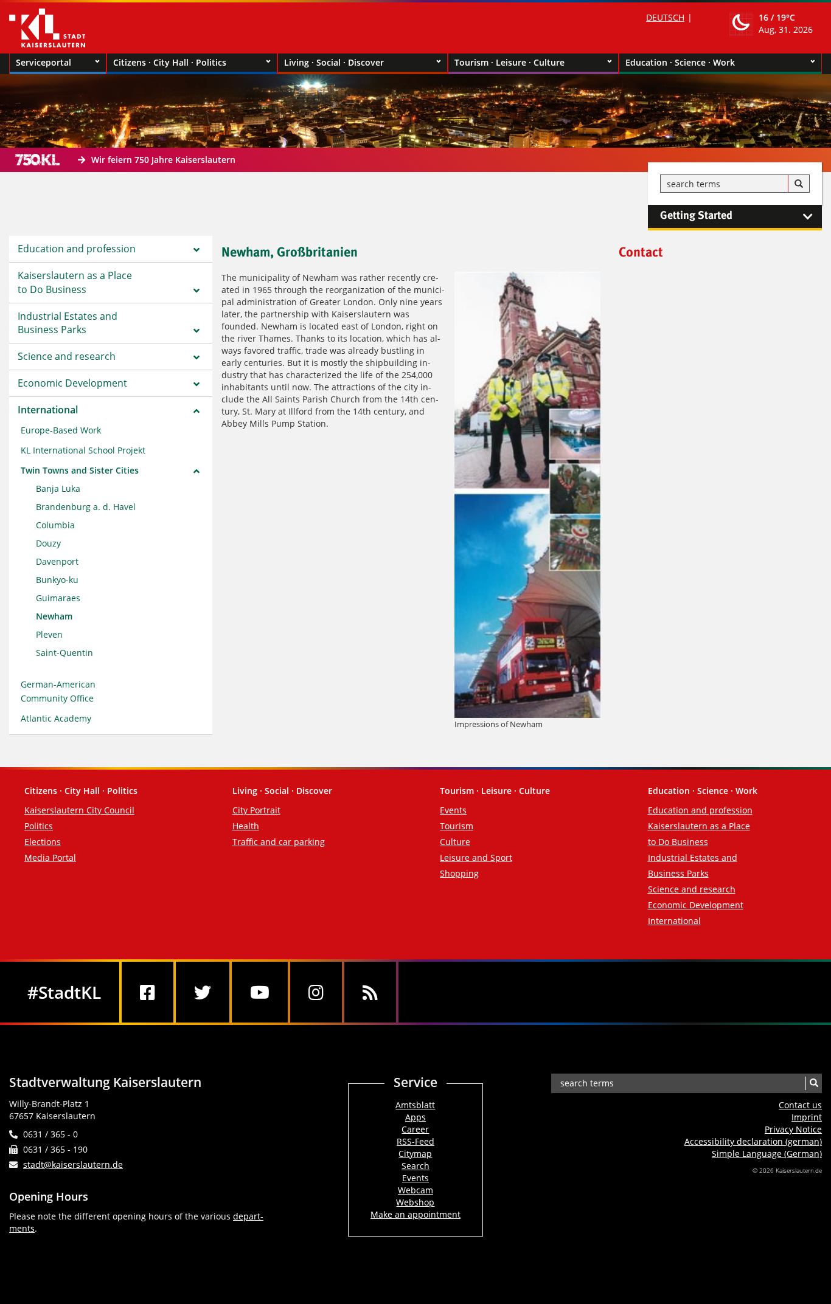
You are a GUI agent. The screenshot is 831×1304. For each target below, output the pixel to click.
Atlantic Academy (56, 718)
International (48, 409)
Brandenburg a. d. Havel (86, 506)
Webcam (415, 1190)
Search (415, 1165)
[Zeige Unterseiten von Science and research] (196, 357)
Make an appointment (415, 1214)
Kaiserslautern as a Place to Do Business (75, 282)
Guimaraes (58, 598)
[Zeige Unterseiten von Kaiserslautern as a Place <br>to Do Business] (196, 290)
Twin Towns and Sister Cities (80, 470)
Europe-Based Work (61, 430)
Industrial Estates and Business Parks (67, 323)
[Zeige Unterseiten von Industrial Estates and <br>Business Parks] (196, 331)
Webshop (415, 1202)
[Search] (799, 184)
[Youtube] (260, 992)
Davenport (57, 561)
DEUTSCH (665, 17)
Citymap (415, 1153)
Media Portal (50, 857)
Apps (415, 1117)
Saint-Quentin (64, 652)
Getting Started (696, 216)
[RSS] (370, 992)
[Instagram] (316, 992)
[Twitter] (202, 992)
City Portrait (256, 810)
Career (415, 1129)
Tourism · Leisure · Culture (509, 62)
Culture (455, 841)
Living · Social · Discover (334, 62)
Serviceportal (43, 62)
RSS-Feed (415, 1141)
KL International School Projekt (83, 450)
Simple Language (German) (767, 1153)
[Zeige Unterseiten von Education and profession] (196, 250)
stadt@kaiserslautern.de (73, 1164)
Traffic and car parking (278, 841)
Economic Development (72, 383)
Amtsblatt (415, 1105)
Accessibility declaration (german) (753, 1141)
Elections (42, 841)
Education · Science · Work (680, 62)
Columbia (55, 525)
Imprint (806, 1117)
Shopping (459, 873)
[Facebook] (147, 992)
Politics (38, 826)
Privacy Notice (793, 1129)
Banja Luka (58, 488)
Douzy (48, 543)
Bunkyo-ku (57, 579)
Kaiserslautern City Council (79, 810)
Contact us (800, 1105)
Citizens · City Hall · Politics (169, 62)
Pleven (49, 634)
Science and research (67, 356)
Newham (54, 616)
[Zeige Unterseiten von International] (196, 411)
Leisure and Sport (476, 857)
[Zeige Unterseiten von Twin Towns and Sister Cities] (196, 471)
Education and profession (77, 248)
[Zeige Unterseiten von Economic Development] (196, 384)
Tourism (456, 826)
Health (245, 826)
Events (453, 810)
